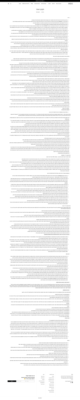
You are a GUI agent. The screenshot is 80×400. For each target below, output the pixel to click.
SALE (20, 3)
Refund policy (51, 392)
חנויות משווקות (51, 387)
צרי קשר (52, 388)
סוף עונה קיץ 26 (58, 3)
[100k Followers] (70, 382)
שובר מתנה (42, 384)
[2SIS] (70, 3)
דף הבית (42, 12)
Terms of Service (51, 390)
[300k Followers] (72, 382)
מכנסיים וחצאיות (37, 3)
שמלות (32, 3)
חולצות (49, 3)
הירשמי (12, 381)
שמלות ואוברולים (41, 381)
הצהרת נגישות (51, 385)
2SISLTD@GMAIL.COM (69, 381)
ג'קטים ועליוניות (43, 3)
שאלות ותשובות (51, 377)
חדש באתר (42, 376)
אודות (53, 376)
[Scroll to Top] (2, 395)
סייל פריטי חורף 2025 (25, 3)
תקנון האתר (52, 382)
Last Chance (42, 382)
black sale (42, 377)
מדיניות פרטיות (51, 384)
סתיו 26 (53, 3)
